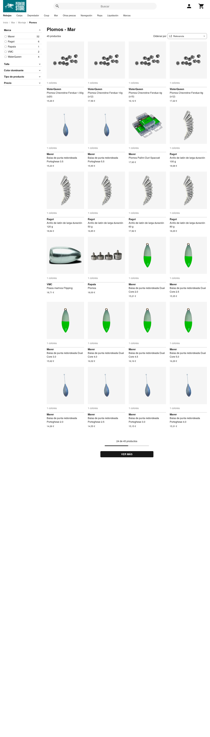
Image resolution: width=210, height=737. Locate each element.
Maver (50, 154)
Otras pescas (69, 15)
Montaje (22, 22)
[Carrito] (201, 6)
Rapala (92, 284)
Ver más (127, 454)
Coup (46, 15)
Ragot (173, 154)
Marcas (127, 15)
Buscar (105, 6)
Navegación (86, 15)
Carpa (19, 15)
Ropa (99, 15)
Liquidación (112, 15)
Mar (56, 15)
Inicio (5, 22)
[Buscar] (57, 6)
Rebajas (7, 15)
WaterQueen (54, 89)
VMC (49, 284)
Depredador (33, 15)
